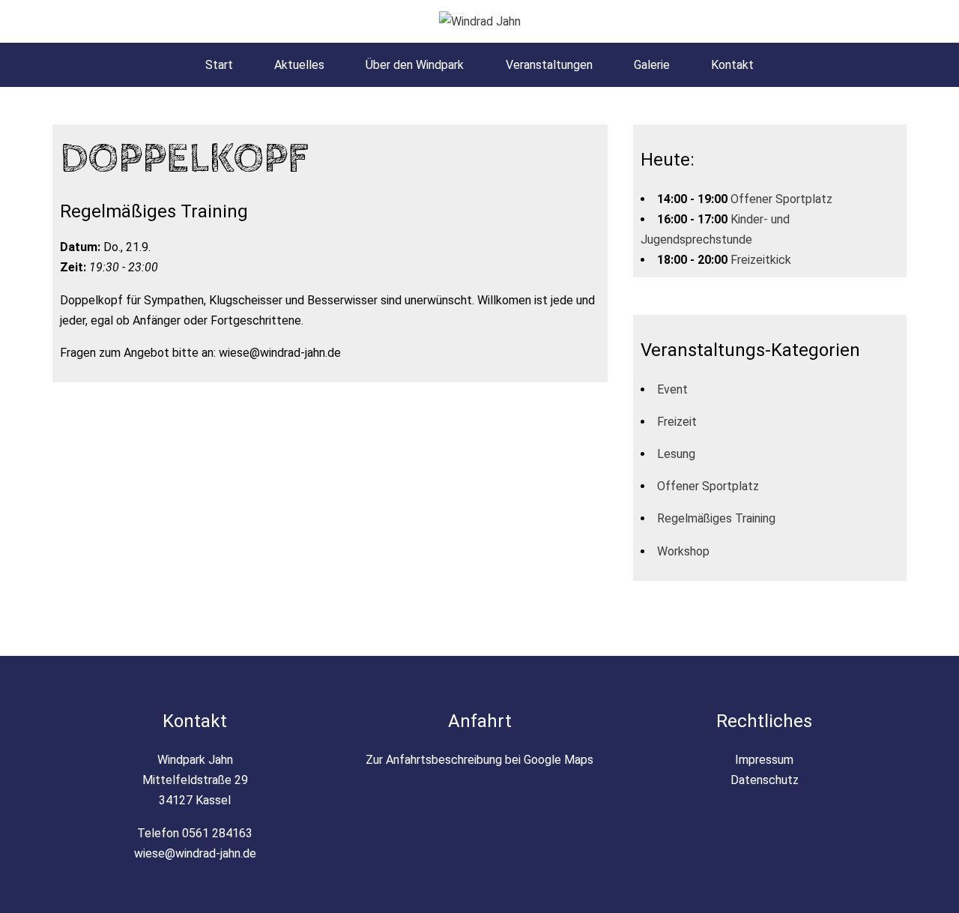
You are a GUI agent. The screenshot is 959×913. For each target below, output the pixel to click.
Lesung (676, 454)
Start (219, 65)
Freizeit (677, 422)
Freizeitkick (760, 260)
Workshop (683, 551)
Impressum (764, 760)
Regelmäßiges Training (716, 518)
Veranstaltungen (549, 65)
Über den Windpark (415, 65)
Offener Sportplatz (781, 199)
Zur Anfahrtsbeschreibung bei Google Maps (479, 760)
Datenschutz (764, 780)
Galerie (652, 65)
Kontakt (732, 65)
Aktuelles (299, 65)
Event (672, 389)
